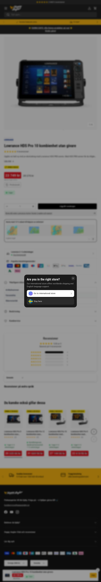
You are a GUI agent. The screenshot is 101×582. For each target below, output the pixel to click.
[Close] (73, 278)
